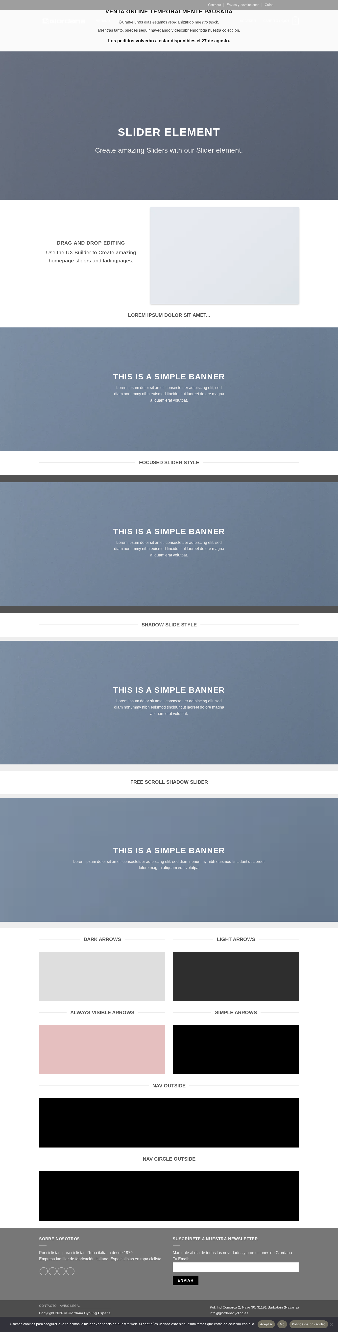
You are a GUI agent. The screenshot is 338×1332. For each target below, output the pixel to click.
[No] (331, 1326)
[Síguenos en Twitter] (291, 5)
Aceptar (266, 1324)
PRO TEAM (149, 21)
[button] (248, 21)
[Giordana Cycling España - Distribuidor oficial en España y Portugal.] (64, 21)
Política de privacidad (309, 1324)
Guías (269, 5)
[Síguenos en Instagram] (287, 5)
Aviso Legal (70, 1306)
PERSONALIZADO (202, 21)
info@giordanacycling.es (229, 1313)
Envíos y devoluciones (243, 5)
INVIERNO (125, 21)
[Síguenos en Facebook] (282, 5)
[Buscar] (226, 21)
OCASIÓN (173, 21)
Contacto (214, 5)
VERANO (103, 21)
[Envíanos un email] (296, 5)
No (282, 1324)
